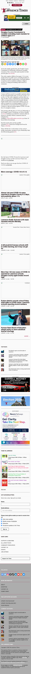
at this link (7, 126)
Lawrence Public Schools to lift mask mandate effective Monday (15, 220)
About (7, 0)
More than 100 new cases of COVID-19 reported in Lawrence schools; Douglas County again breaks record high (15, 274)
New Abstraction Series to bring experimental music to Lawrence (19, 369)
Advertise (11, 0)
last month (11, 73)
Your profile (5, 605)
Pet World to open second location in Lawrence (17, 351)
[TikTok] (13, 574)
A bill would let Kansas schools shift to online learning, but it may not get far (14, 247)
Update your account (7, 601)
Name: (3, 501)
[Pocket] (26, 64)
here (7, 124)
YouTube (12, 2)
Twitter (9, 2)
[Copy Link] (5, 64)
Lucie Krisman (5, 37)
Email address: (5, 508)
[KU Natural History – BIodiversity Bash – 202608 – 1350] (15, 90)
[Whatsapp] (23, 64)
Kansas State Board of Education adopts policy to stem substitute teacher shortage (13, 329)
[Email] (2, 64)
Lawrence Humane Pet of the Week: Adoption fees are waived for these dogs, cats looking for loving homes (18, 360)
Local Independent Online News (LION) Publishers (13, 662)
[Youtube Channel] (18, 574)
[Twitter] (15, 64)
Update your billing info (8, 603)
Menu (27, 24)
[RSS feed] (21, 574)
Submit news (21, 0)
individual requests (17, 665)
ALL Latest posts (6, 543)
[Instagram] (8, 574)
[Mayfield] (15, 428)
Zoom (4, 114)
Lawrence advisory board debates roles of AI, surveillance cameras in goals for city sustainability (18, 640)
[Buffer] (18, 64)
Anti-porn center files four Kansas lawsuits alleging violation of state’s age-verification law (18, 365)
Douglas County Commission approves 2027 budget (19, 635)
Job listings (4, 552)
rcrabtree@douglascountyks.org (14, 118)
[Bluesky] (10, 64)
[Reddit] (20, 64)
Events (3, 549)
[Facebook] (7, 64)
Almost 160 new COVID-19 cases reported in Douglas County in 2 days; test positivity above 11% (15, 194)
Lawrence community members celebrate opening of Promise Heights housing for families (18, 356)
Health (3, 30)
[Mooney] (15, 384)
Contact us (16, 0)
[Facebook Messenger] (13, 64)
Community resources (8, 545)
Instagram (11, 2)
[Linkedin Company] (16, 574)
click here (24, 657)
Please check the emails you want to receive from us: (15, 516)
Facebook (7, 2)
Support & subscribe (7, 540)
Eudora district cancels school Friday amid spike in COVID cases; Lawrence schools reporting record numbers (15, 302)
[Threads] (10, 574)
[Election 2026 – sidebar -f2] (15, 401)
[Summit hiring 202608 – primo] (17, 18)
